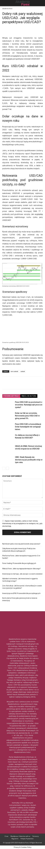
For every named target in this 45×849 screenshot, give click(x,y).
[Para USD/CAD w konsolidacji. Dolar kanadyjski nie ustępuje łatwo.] (8, 427)
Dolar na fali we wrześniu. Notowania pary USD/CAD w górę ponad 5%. (27, 415)
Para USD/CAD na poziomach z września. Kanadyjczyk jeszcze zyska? (28, 404)
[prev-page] (3, 468)
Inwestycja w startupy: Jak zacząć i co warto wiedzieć (22, 574)
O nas (6, 836)
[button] (4, 3)
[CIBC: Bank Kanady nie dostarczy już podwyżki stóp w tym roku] (8, 459)
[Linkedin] (15, 31)
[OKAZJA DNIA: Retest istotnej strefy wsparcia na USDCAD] (8, 447)
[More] (31, 31)
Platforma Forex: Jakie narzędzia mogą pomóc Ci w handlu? (21, 557)
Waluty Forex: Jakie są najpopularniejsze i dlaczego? (21, 569)
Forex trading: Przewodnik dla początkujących (19, 563)
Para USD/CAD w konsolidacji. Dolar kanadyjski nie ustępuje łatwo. (28, 426)
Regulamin (15, 839)
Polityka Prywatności (27, 839)
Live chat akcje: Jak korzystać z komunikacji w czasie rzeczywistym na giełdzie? (22, 587)
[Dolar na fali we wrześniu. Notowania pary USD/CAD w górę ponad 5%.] (8, 415)
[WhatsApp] (26, 31)
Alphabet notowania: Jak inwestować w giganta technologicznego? (20, 580)
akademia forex (7, 9)
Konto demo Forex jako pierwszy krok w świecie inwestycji (19, 599)
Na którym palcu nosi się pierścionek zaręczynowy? (21, 544)
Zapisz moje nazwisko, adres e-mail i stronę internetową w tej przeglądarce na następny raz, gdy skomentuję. (22, 523)
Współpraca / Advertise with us (20, 836)
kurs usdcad (14, 371)
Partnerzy (35, 836)
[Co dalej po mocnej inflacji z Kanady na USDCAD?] (8, 436)
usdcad (23, 371)
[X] (10, 31)
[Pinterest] (20, 31)
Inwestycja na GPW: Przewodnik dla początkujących (21, 593)
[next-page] (7, 468)
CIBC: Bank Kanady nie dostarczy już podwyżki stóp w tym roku (28, 459)
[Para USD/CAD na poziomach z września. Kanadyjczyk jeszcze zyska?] (8, 404)
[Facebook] (4, 31)
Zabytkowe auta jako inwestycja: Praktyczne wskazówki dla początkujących (18, 550)
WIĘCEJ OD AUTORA (28, 396)
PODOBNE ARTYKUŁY (11, 396)
